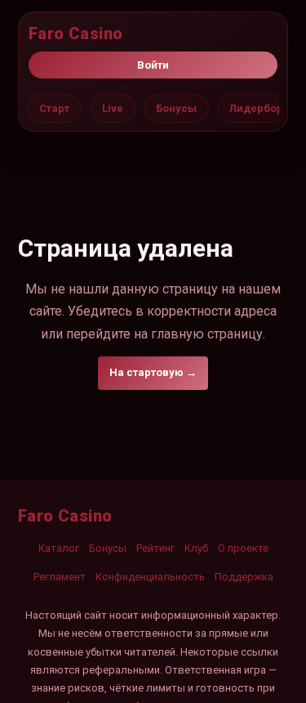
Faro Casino (75, 33)
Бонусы (176, 108)
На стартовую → (153, 372)
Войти (153, 65)
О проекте (243, 548)
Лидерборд (259, 108)
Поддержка (244, 577)
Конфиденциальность (150, 577)
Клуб (196, 548)
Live (112, 108)
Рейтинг (155, 548)
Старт (54, 108)
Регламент (59, 577)
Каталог (58, 548)
